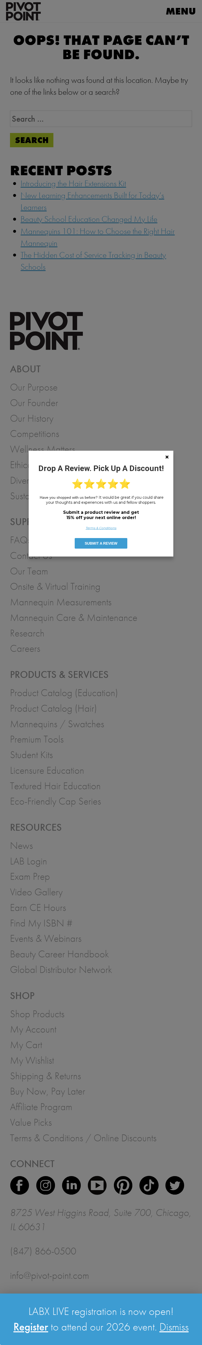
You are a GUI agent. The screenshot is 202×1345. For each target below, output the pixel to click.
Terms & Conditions (101, 528)
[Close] (167, 457)
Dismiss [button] (174, 1327)
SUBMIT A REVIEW (101, 543)
